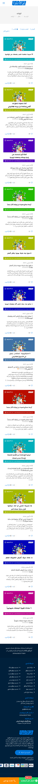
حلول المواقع (15, 740)
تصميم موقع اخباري (13, 683)
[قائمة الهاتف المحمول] (3, 3)
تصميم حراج (29, 680)
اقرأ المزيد (7, 83)
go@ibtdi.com (26, 709)
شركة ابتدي (30, 667)
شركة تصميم (29, 683)
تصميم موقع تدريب (13, 674)
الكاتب (15, 29)
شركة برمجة (30, 674)
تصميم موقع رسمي (13, 686)
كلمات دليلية (24, 29)
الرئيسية (26, 16)
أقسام (33, 29)
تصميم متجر (29, 677)
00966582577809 (25, 715)
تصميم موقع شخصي (13, 689)
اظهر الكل (5, 31)
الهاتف (12, 16)
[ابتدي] (19, 3)
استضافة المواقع (28, 686)
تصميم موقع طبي (13, 677)
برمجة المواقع (29, 740)
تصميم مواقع (29, 671)
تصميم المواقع (12, 738)
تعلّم (19, 16)
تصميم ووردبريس (13, 680)
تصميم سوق (29, 689)
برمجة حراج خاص (28, 692)
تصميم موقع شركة (13, 667)
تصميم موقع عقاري (13, 671)
